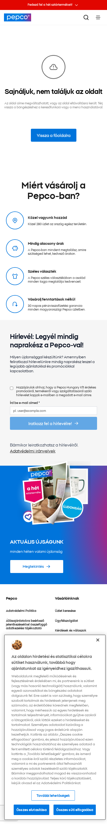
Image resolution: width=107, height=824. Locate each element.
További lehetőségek (53, 795)
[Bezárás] (97, 639)
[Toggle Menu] (98, 17)
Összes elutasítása (31, 809)
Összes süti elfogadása (74, 809)
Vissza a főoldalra (53, 135)
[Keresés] (86, 17)
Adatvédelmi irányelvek (32, 450)
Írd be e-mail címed (25, 402)
